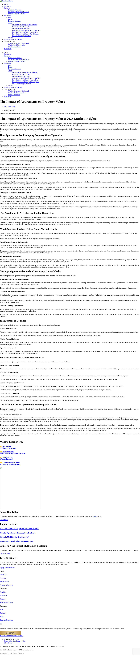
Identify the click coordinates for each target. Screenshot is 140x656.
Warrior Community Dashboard (18, 43)
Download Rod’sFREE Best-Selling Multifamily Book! (13, 452)
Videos (10, 38)
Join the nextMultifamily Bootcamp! (8, 447)
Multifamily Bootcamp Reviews (18, 12)
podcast (95, 516)
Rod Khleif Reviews (15, 10)
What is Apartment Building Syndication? (17, 533)
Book (2, 616)
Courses (2, 599)
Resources (7, 15)
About (6, 4)
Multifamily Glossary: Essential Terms (24, 25)
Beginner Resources (14, 21)
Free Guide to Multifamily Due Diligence (25, 34)
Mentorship (7, 49)
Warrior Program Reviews (16, 13)
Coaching (3, 592)
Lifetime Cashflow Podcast (13, 39)
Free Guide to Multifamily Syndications (25, 32)
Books (10, 19)
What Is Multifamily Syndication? (14, 537)
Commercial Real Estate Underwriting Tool (26, 30)
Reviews (7, 8)
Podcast (2, 613)
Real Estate (11, 107)
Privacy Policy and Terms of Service (12, 653)
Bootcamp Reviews (6, 585)
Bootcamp (7, 6)
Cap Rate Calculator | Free (20, 26)
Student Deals (4, 581)
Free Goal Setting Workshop (21, 36)
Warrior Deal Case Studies (16, 45)
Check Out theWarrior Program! (6, 458)
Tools (10, 23)
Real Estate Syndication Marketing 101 (16, 541)
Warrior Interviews (14, 47)
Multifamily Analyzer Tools (21, 28)
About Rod (3, 574)
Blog (9, 17)
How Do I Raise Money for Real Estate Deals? (19, 529)
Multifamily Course (6, 602)
